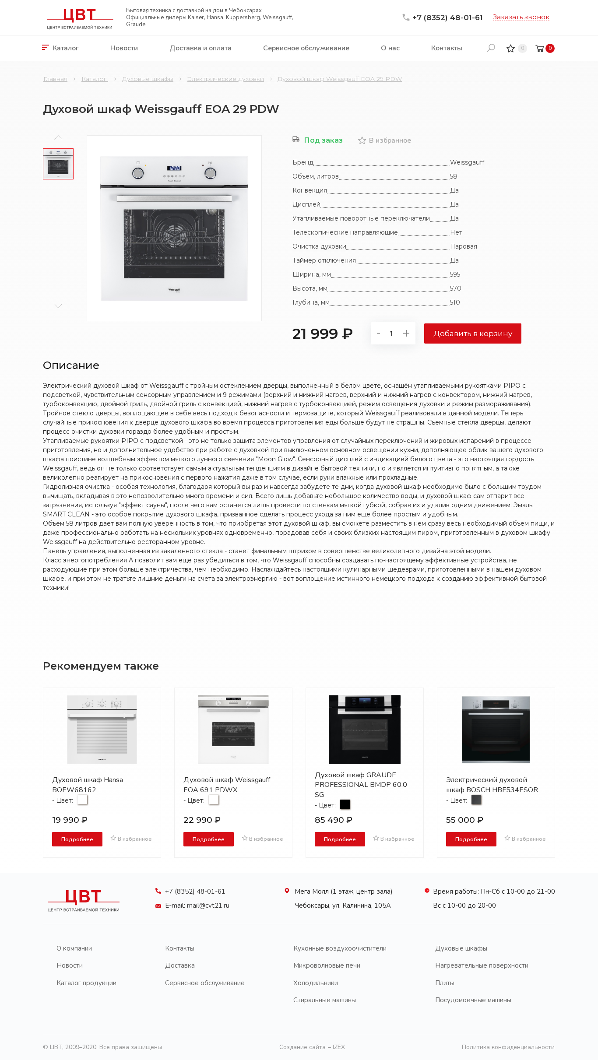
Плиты (444, 983)
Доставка (180, 965)
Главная (55, 79)
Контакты (446, 48)
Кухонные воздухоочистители (340, 948)
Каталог (66, 48)
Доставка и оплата (200, 48)
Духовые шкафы (147, 79)
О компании (74, 948)
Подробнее (77, 839)
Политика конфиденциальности (508, 1047)
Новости (124, 48)
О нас (390, 48)
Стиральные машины (324, 1000)
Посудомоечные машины (473, 1000)
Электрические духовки (225, 79)
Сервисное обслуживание (306, 48)
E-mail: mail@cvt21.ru (197, 905)
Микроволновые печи (326, 965)
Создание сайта (302, 1047)
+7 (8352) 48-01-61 (447, 17)
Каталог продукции (86, 983)
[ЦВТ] (83, 914)
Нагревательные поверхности (481, 965)
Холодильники (315, 983)
